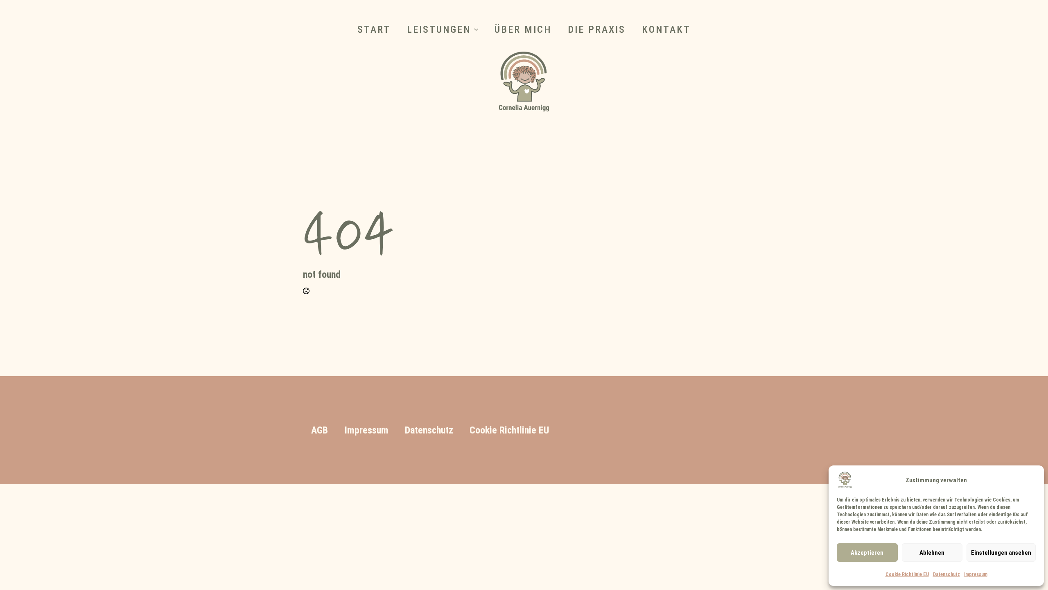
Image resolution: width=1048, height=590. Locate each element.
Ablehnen (931, 552)
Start (374, 29)
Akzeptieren (867, 552)
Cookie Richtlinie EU (907, 574)
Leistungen (439, 29)
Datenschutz (946, 574)
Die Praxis (597, 29)
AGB (319, 430)
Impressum (975, 574)
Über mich (523, 29)
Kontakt (666, 29)
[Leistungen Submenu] (478, 29)
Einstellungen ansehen (1001, 552)
